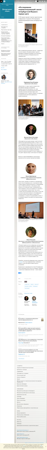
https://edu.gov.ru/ (20, 433)
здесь (24, 445)
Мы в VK (2, 67)
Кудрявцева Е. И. (21, 354)
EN (37, 1)
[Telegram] (20, 273)
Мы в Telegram (4, 69)
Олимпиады (19, 396)
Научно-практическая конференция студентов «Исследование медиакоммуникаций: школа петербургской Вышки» (6, 39)
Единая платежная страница (22, 385)
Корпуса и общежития (21, 377)
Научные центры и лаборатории (23, 414)
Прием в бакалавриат (21, 398)
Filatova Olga (20, 342)
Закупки (18, 379)
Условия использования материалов (37, 442)
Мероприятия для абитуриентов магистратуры (26, 392)
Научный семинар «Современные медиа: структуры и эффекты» (5, 32)
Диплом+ (19, 402)
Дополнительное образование (23, 404)
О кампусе (19, 365)
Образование (20, 388)
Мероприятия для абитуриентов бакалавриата (26, 390)
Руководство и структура (22, 369)
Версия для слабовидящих (22, 383)
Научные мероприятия (21, 412)
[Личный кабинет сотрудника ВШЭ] (42, 1)
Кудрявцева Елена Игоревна (31, 82)
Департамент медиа (7, 10)
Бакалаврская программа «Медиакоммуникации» (5, 51)
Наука (18, 410)
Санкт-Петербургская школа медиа (7, 4)
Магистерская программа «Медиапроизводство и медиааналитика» (6, 54)
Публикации (21, 314)
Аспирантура (19, 406)
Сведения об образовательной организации (25, 367)
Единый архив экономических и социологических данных (27, 425)
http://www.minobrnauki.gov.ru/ (23, 430)
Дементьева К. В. (28, 322)
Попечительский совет (21, 375)
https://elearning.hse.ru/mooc (22, 437)
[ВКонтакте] (19, 273)
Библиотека (19, 421)
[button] (18, 33)
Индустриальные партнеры (6, 29)
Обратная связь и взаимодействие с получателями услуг (27, 407)
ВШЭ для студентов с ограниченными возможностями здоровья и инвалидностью (29, 381)
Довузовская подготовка (21, 394)
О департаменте (4, 24)
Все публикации (21, 358)
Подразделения (20, 371)
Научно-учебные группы (21, 416)
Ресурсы (19, 419)
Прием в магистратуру (21, 400)
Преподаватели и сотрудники (4, 27)
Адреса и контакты (28, 442)
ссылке (21, 261)
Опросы (2, 43)
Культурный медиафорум (5, 35)
